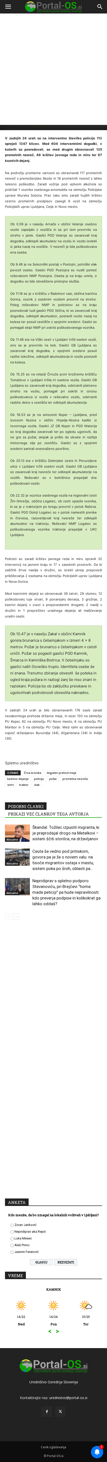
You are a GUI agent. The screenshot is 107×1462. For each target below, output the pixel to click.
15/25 (51, 1320)
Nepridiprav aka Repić (30, 1231)
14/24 (19, 1320)
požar (53, 779)
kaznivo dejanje (18, 779)
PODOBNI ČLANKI (26, 806)
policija (39, 779)
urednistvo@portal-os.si (68, 1397)
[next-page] (16, 916)
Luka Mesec (23, 1238)
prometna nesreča (75, 779)
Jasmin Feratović (26, 1252)
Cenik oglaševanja (53, 1447)
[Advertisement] (53, 71)
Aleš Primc (22, 1245)
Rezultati (65, 1262)
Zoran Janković (25, 1225)
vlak (37, 785)
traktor (24, 785)
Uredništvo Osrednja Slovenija (53, 1382)
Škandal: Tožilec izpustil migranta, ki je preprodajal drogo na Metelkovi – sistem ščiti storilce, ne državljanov (65, 833)
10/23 (83, 1320)
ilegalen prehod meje (61, 773)
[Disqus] (53, 995)
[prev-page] (8, 916)
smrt (10, 785)
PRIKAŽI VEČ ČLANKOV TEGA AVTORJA (48, 814)
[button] (8, 6)
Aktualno (12, 839)
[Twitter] (60, 1412)
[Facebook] (47, 1412)
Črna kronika (32, 773)
